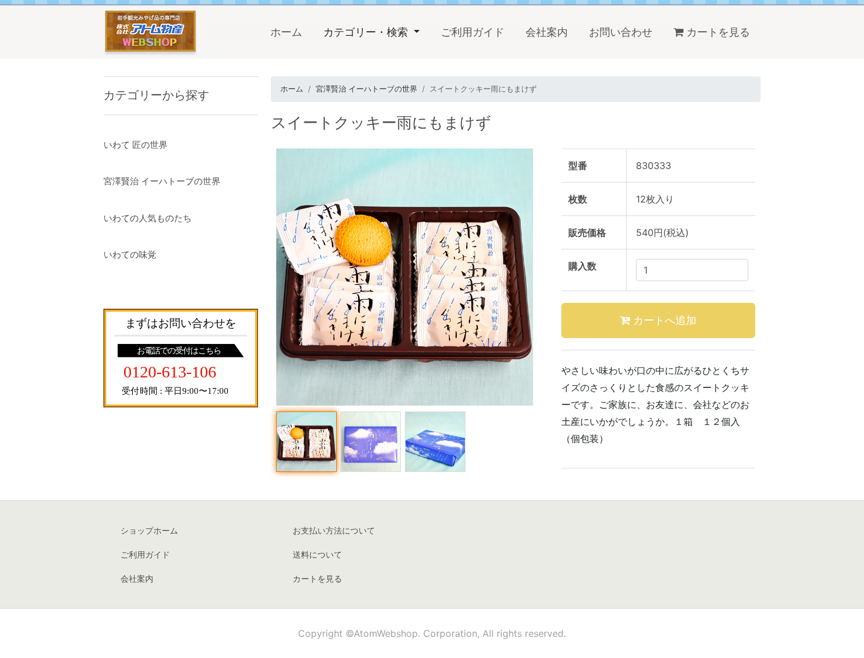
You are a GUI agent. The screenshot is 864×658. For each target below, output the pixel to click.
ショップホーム (149, 530)
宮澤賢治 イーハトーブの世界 (366, 88)
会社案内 (546, 32)
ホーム (291, 31)
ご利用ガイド (472, 32)
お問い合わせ (620, 32)
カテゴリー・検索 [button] (367, 32)
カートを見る (718, 32)
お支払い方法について (334, 530)
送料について (317, 554)
